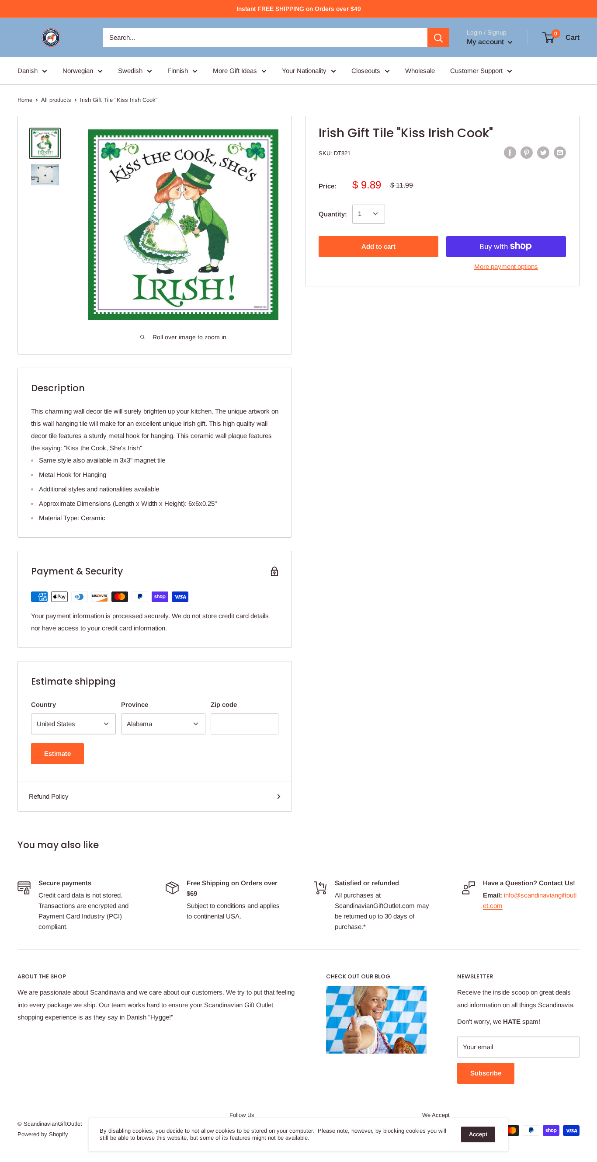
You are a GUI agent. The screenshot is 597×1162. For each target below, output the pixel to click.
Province (134, 704)
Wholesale (420, 70)
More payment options (506, 266)
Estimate (57, 753)
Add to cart (378, 246)
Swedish (130, 70)
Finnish (177, 70)
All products (56, 100)
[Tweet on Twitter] (543, 152)
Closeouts (365, 70)
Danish (27, 70)
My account (486, 41)
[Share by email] (560, 152)
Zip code (224, 704)
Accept (478, 1134)
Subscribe (485, 1073)
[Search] (438, 37)
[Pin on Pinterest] (527, 152)
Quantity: (333, 213)
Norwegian (77, 70)
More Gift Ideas (235, 70)
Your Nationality (304, 70)
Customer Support (476, 70)
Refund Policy (49, 796)
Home (24, 100)
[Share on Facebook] (510, 152)
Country (43, 704)
